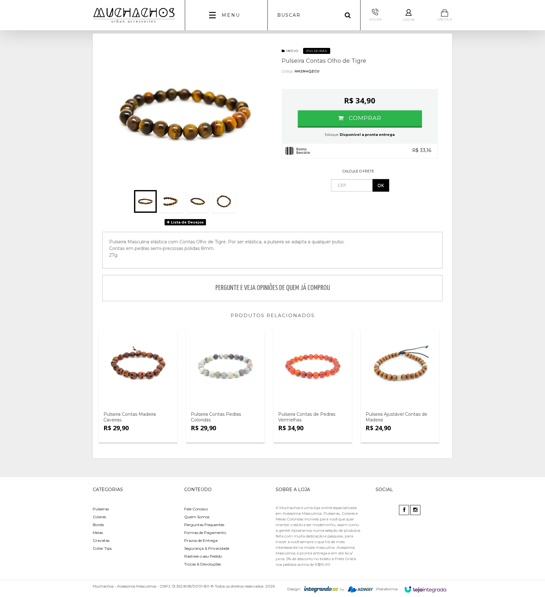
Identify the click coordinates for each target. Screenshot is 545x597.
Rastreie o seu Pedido (203, 556)
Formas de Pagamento (205, 532)
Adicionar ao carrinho (139, 402)
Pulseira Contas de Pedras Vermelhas (306, 417)
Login (409, 20)
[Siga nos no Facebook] (404, 510)
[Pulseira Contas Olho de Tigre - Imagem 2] (171, 201)
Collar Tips (102, 548)
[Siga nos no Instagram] (415, 510)
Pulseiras (316, 51)
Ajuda (375, 19)
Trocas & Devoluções (202, 564)
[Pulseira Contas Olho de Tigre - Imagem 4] (224, 201)
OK (381, 185)
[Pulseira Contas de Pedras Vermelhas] (312, 367)
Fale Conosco (196, 509)
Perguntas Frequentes (204, 524)
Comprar (364, 118)
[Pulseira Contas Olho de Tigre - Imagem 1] (145, 201)
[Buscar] (347, 15)
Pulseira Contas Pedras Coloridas (216, 417)
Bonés (98, 524)
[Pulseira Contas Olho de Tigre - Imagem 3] (197, 201)
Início (292, 51)
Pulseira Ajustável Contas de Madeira (396, 417)
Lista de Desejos (187, 222)
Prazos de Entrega (201, 540)
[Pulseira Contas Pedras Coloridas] (225, 367)
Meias (98, 532)
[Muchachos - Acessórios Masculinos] (134, 15)
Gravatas (101, 540)
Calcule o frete (358, 171)
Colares (99, 516)
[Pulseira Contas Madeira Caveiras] (138, 367)
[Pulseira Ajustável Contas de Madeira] (400, 367)
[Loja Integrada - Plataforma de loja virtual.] (425, 589)
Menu (231, 15)
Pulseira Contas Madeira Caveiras (129, 417)
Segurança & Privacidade (206, 548)
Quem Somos (196, 516)
